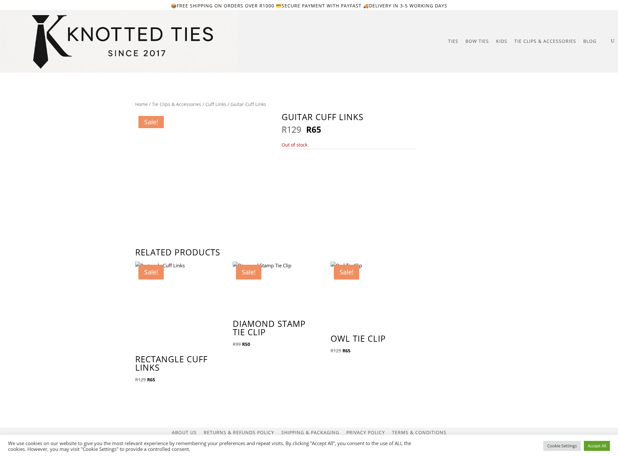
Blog (589, 41)
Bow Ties (477, 41)
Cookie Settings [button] (562, 446)
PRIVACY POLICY (365, 432)
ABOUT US (184, 432)
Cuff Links (215, 104)
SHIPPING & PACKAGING (310, 432)
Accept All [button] (597, 446)
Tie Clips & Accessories (545, 41)
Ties (453, 41)
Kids (501, 41)
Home (141, 104)
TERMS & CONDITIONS (419, 432)
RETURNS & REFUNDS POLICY (239, 432)
